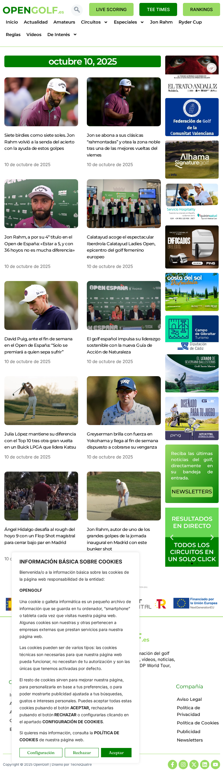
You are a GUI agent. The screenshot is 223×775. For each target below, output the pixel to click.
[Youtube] (215, 764)
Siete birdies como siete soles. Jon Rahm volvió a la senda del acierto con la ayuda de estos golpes (39, 141)
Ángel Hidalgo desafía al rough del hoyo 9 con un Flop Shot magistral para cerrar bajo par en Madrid (39, 536)
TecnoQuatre (81, 764)
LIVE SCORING (111, 9)
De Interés (58, 34)
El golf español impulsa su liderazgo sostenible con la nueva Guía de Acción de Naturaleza (123, 345)
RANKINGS (201, 9)
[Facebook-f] (172, 764)
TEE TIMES (158, 9)
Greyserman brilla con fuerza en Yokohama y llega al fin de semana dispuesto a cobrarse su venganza (122, 440)
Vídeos (34, 34)
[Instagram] (183, 764)
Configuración (41, 752)
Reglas (13, 34)
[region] (75, 657)
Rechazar (82, 752)
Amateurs (64, 22)
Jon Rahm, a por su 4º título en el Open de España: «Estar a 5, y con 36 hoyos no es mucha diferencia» (39, 243)
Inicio (12, 22)
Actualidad (36, 22)
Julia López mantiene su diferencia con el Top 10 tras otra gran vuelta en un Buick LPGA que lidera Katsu (40, 440)
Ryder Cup (190, 22)
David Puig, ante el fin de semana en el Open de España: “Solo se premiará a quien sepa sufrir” (38, 345)
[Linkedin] (204, 764)
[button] (77, 10)
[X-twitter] (194, 764)
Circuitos (91, 22)
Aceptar (116, 752)
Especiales (125, 22)
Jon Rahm (161, 22)
